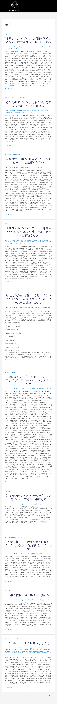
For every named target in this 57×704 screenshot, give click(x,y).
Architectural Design (37, 648)
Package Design (31, 47)
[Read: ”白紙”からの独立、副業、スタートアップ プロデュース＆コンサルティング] (11, 372)
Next (51, 696)
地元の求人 (31, 600)
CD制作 (20, 649)
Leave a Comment (10, 47)
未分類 (30, 504)
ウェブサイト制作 (18, 241)
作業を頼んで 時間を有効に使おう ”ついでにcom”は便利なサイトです (28, 545)
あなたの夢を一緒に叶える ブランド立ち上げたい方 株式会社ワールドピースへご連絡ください (28, 299)
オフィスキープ (27, 241)
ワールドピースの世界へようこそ (28, 643)
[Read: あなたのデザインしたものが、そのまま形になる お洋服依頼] (15, 97)
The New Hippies (43, 240)
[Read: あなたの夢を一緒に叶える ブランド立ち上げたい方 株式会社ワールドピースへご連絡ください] (12, 291)
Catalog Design (13, 649)
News (24, 47)
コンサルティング (36, 241)
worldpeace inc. (40, 47)
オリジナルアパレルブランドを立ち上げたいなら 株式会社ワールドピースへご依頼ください (28, 232)
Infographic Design (25, 307)
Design (17, 240)
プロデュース (45, 241)
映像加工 (39, 652)
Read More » (8, 88)
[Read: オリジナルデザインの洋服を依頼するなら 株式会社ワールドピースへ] (6, 34)
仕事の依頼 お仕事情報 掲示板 (28, 595)
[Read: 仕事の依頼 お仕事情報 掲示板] (7, 590)
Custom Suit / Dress (21, 110)
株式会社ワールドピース (14, 48)
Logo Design (19, 47)
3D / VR (18, 648)
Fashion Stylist (35, 110)
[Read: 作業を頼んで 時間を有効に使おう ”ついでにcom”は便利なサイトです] (13, 537)
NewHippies (31, 240)
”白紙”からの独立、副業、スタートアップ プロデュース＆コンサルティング (28, 380)
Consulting (18, 388)
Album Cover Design (26, 648)
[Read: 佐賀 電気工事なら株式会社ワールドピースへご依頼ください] (12, 154)
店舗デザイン (13, 243)
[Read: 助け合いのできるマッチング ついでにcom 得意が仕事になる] (7, 491)
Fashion (29, 110)
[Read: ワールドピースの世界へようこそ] (22, 638)
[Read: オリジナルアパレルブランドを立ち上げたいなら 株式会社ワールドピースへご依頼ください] (7, 223)
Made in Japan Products (18, 651)
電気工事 (40, 167)
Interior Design (47, 649)
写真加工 (34, 652)
